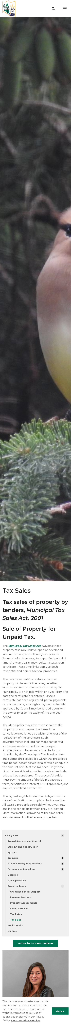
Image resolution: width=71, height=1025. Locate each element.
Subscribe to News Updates (35, 943)
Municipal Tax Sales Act (24, 645)
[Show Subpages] (62, 835)
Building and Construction (23, 847)
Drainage (13, 858)
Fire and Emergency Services (25, 863)
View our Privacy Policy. (25, 1020)
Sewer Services (19, 908)
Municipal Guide (17, 880)
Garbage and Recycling (21, 869)
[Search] (53, 8)
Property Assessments (23, 903)
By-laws (12, 852)
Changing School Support (25, 892)
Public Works (15, 925)
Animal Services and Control (24, 841)
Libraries (13, 875)
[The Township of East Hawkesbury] (8, 8)
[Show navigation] (65, 8)
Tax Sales (15, 920)
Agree (60, 1011)
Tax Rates (16, 914)
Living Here (11, 835)
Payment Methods (21, 897)
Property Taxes (17, 886)
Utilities (12, 931)
